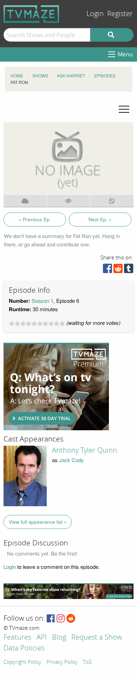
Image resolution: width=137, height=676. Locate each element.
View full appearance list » (38, 521)
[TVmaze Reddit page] (71, 618)
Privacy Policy (62, 662)
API (42, 637)
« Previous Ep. (35, 219)
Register (120, 14)
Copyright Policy (22, 662)
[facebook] (107, 270)
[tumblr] (128, 270)
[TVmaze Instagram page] (61, 618)
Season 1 (42, 300)
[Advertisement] (56, 386)
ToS (87, 662)
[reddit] (118, 270)
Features (17, 637)
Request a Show (96, 637)
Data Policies (24, 648)
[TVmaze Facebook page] (51, 618)
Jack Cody (71, 460)
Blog (59, 637)
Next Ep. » (100, 219)
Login (95, 14)
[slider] (37, 323)
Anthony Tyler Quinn (84, 450)
